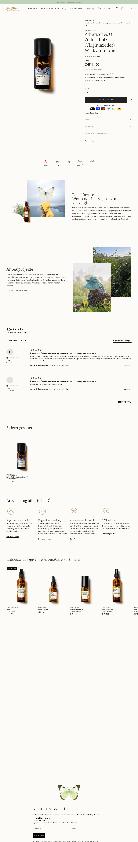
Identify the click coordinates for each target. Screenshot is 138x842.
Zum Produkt (75, 539)
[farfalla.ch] (12, 8)
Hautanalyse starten (76, 2)
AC (94, 21)
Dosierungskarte (108, 534)
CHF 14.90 (73, 614)
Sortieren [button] (10, 340)
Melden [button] (61, 366)
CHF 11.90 (10, 481)
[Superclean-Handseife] (21, 511)
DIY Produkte (112, 523)
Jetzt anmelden (39, 835)
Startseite (88, 21)
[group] (17, 329)
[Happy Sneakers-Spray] (53, 511)
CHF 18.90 (41, 612)
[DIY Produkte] (117, 511)
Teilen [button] (67, 366)
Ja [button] (57, 366)
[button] (117, 8)
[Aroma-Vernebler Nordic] (85, 511)
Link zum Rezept (12, 536)
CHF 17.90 (10, 614)
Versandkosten (98, 69)
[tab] (122, 341)
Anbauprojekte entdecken (16, 290)
